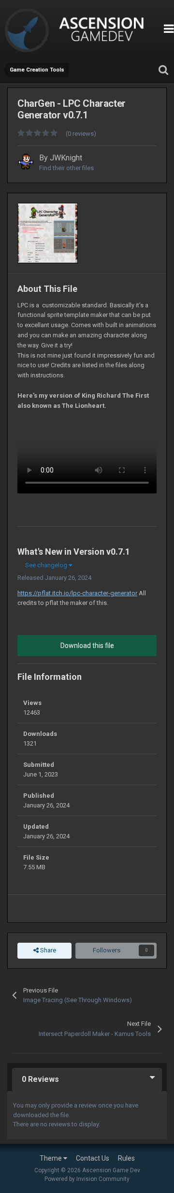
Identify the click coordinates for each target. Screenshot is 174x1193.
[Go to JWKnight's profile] (25, 161)
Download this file (87, 645)
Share (47, 950)
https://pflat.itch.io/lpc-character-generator (77, 593)
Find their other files (66, 168)
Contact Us (92, 1158)
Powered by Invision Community (87, 1179)
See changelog (47, 565)
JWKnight (66, 157)
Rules (126, 1158)
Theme (51, 1158)
